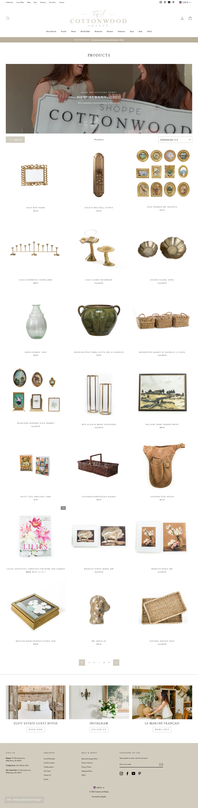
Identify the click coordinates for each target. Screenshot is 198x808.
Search (46, 779)
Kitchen (110, 31)
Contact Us (47, 775)
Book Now (36, 730)
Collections (9, 2)
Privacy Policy (86, 767)
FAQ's (84, 775)
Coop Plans (20, 2)
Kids (140, 31)
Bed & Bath (85, 31)
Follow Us (99, 730)
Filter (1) (17, 139)
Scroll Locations (49, 763)
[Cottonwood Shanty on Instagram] (121, 773)
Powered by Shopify (99, 797)
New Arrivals (51, 31)
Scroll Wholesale (49, 759)
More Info (162, 730)
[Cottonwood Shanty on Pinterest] (139, 773)
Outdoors (121, 31)
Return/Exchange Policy (90, 759)
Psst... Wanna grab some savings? (24, 799)
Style (132, 31)
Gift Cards (47, 771)
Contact (61, 2)
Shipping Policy (87, 771)
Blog (29, 2)
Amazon (43, 2)
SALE (149, 31)
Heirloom (98, 31)
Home (73, 31)
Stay (35, 2)
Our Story (52, 2)
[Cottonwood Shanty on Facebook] (127, 773)
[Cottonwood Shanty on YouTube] (133, 773)
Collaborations (48, 767)
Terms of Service (87, 763)
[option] (99, 40)
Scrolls (63, 31)
